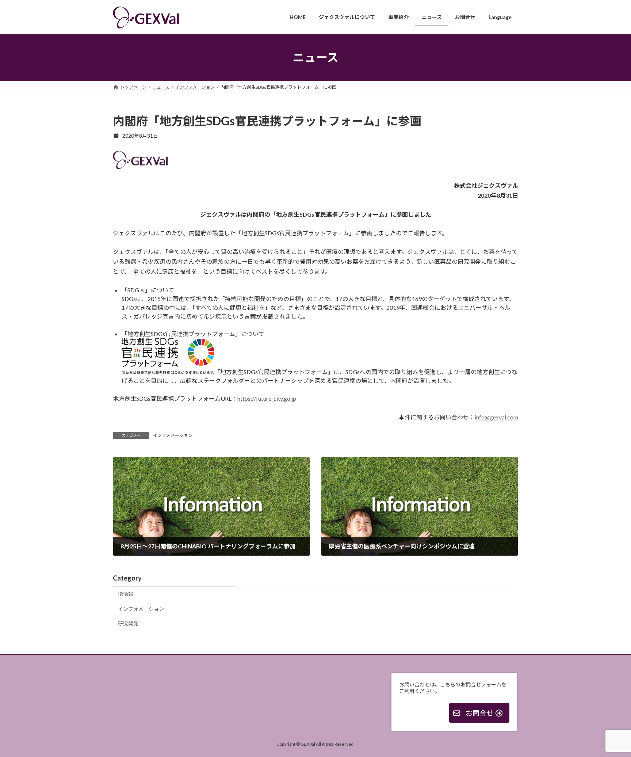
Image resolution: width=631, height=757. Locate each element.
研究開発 (128, 623)
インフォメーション (172, 435)
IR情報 (125, 594)
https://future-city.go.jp (266, 398)
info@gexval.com (496, 417)
